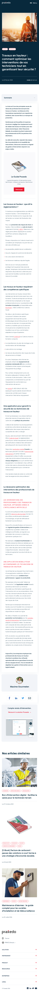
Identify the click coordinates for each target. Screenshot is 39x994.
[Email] (29, 698)
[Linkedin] (16, 698)
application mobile (18, 449)
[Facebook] (9, 698)
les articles (9, 307)
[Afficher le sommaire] (20, 97)
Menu (35, 3)
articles (10, 388)
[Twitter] (23, 698)
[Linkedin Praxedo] (30, 988)
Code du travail (13, 438)
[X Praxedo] (33, 988)
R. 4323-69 (17, 336)
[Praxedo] (6, 3)
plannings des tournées (18, 514)
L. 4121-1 (20, 229)
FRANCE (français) (9, 942)
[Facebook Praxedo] (28, 988)
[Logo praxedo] (19, 932)
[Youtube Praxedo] (36, 988)
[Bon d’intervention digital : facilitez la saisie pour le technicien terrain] (19, 772)
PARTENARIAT (6, 955)
